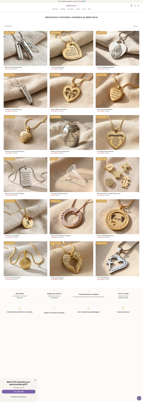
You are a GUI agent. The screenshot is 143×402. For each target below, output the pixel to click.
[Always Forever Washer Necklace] (71, 216)
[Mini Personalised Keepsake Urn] (71, 132)
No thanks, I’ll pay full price (18, 396)
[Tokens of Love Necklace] (25, 216)
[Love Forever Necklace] (71, 48)
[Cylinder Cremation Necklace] (25, 90)
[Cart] (138, 5)
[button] (55, 9)
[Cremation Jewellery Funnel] (71, 174)
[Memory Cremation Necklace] (25, 48)
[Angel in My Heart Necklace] (71, 90)
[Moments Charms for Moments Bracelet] (117, 174)
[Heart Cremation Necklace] (117, 90)
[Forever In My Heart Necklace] (117, 48)
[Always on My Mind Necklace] (117, 216)
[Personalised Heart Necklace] (117, 132)
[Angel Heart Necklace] (71, 258)
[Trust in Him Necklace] (117, 258)
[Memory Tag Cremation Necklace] (25, 174)
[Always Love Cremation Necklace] (25, 132)
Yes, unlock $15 (19, 391)
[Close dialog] (35, 380)
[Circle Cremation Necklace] (25, 258)
